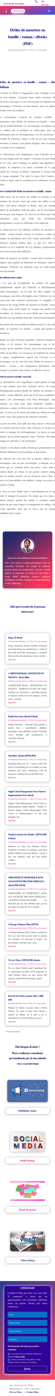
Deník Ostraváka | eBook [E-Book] (23, 716)
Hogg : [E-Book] (15, 637)
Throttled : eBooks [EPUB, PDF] (22, 755)
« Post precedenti (12, 1031)
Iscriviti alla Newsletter (14, 3)
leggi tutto (12, 659)
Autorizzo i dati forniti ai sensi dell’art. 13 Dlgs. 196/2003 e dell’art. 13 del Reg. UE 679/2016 (24, 1360)
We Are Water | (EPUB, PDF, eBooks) (24, 960)
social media (42, 50)
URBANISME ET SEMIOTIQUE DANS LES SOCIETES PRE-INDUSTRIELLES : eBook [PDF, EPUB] (26, 881)
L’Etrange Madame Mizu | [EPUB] (23, 924)
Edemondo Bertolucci (19, 50)
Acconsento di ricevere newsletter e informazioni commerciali (25, 1355)
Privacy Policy (20, 1357)
